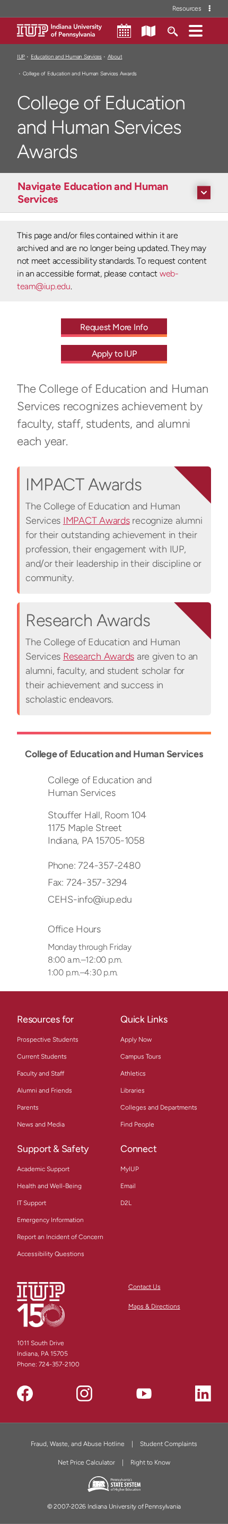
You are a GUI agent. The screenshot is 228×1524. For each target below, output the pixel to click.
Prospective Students (47, 1039)
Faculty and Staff (40, 1073)
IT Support (31, 1203)
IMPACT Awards (96, 520)
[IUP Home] (59, 30)
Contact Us (144, 1287)
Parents (28, 1107)
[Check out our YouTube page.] (144, 1393)
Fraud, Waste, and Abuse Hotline (78, 1444)
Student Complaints (168, 1444)
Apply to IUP (114, 354)
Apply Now (136, 1039)
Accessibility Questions (50, 1254)
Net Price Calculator (86, 1462)
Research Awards (98, 656)
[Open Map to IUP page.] (148, 30)
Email (128, 1186)
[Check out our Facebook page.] (25, 1393)
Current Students (42, 1056)
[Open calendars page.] (124, 31)
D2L (125, 1203)
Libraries (132, 1090)
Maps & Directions (154, 1306)
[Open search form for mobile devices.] (172, 30)
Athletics (133, 1073)
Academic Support (43, 1169)
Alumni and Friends (44, 1090)
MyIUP (129, 1169)
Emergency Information (50, 1220)
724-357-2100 (59, 1364)
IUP (21, 56)
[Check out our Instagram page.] (84, 1393)
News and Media (41, 1124)
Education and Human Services (66, 56)
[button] (196, 30)
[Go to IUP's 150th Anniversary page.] (41, 1304)
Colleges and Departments (158, 1107)
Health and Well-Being (49, 1186)
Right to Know (150, 1462)
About (115, 56)
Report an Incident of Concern (60, 1237)
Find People (137, 1124)
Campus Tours (140, 1056)
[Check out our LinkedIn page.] (203, 1393)
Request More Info (114, 327)
